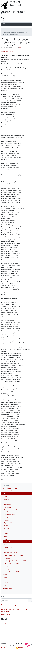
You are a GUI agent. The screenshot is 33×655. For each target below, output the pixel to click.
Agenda (5, 591)
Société (5, 577)
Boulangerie (7, 569)
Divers (6, 566)
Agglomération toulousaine (11, 563)
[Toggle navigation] (3, 24)
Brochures (5, 574)
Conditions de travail (9, 514)
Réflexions (5, 582)
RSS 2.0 (20, 648)
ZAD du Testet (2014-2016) (11, 553)
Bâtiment (6, 525)
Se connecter (11, 648)
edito (11, 51)
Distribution (7, 531)
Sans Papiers (7, 504)
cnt (20, 47)
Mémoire (5, 585)
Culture (6, 533)
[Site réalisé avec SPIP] (28, 644)
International (6, 580)
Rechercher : (4, 597)
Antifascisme (7, 507)
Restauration (16, 30)
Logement (6, 502)
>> (30, 600)
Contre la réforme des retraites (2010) (14, 555)
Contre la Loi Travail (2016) (11, 550)
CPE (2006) (7, 558)
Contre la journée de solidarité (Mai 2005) (15, 561)
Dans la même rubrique (9, 605)
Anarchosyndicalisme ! (9, 491)
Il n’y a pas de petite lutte (7, 614)
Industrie (6, 517)
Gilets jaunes (7, 496)
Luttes (10, 30)
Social (5, 544)
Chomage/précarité (9, 547)
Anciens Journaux (7, 588)
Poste (5, 539)
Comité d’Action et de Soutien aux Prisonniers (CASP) (16, 511)
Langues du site (5, 18)
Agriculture (7, 520)
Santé (5, 536)
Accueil (5, 30)
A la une (5, 51)
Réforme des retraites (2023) (11, 572)
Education (6, 499)
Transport (6, 528)
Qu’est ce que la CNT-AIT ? (10, 488)
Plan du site (4, 648)
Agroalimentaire (8, 523)
